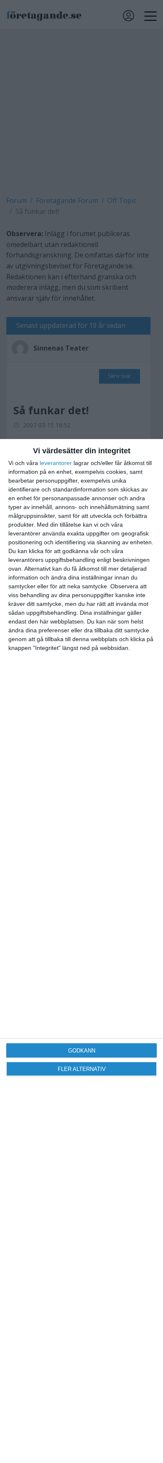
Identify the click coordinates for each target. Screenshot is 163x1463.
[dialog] (81, 951)
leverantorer (56, 463)
